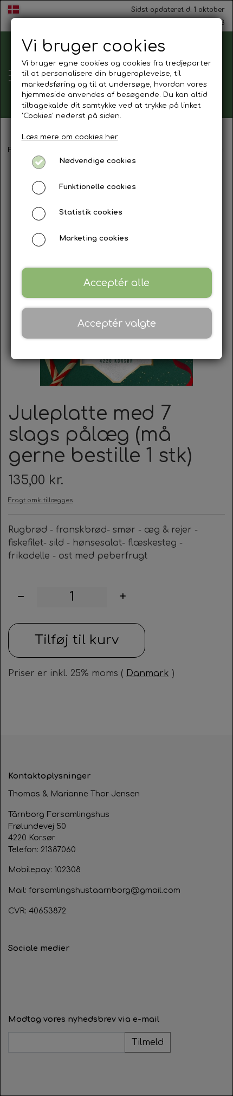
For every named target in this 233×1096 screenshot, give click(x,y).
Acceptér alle (116, 282)
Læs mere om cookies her (70, 137)
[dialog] (116, 548)
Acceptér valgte (116, 323)
